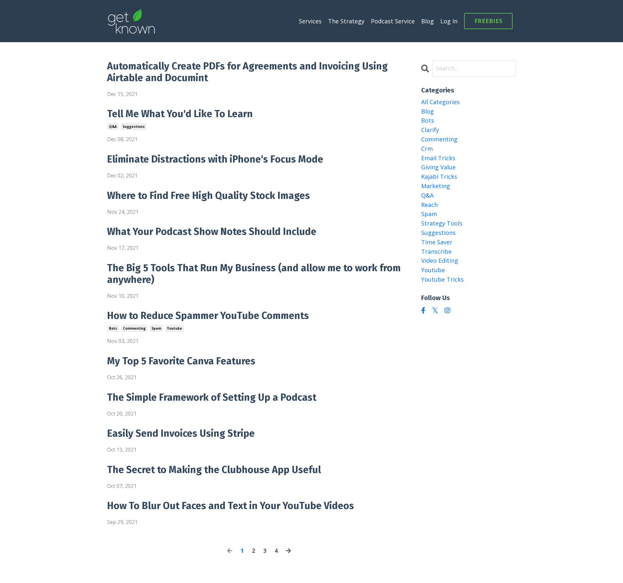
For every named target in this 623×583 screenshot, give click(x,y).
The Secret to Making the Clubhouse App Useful (214, 470)
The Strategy (346, 21)
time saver (436, 242)
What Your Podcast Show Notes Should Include (211, 231)
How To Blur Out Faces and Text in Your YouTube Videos (230, 506)
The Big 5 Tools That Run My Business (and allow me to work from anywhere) (254, 273)
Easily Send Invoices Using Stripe (181, 433)
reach (429, 205)
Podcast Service (393, 21)
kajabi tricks (439, 176)
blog (427, 111)
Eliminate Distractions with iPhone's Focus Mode (215, 159)
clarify (430, 130)
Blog (427, 21)
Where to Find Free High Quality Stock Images (208, 195)
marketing (435, 186)
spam (156, 328)
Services (310, 21)
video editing (439, 260)
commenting (134, 328)
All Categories (440, 102)
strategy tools (441, 223)
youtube (174, 328)
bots (113, 328)
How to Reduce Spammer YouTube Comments (208, 316)
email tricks (438, 158)
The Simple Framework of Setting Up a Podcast (211, 397)
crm (427, 148)
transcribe (436, 251)
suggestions (134, 126)
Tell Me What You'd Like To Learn (180, 114)
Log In (449, 21)
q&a (113, 126)
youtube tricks (442, 279)
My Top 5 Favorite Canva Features (181, 361)
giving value (438, 167)
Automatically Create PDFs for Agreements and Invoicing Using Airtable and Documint (247, 72)
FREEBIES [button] (488, 21)
